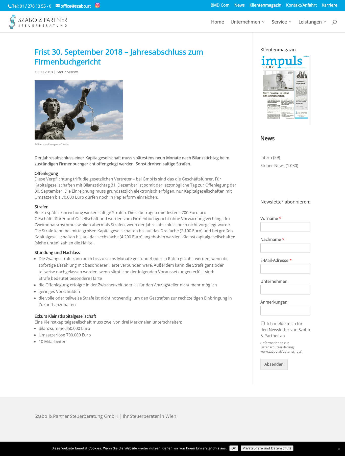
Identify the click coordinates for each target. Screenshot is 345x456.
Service (279, 22)
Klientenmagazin (265, 5)
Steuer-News (68, 72)
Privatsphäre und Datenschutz (267, 448)
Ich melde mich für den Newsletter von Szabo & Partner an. (285, 329)
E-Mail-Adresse (276, 260)
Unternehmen (245, 22)
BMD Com (220, 5)
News (239, 5)
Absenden (274, 364)
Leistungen (310, 22)
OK (233, 448)
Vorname (270, 218)
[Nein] (338, 448)
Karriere (329, 5)
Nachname (272, 239)
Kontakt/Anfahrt (301, 5)
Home (217, 22)
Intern (266, 157)
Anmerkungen (273, 302)
